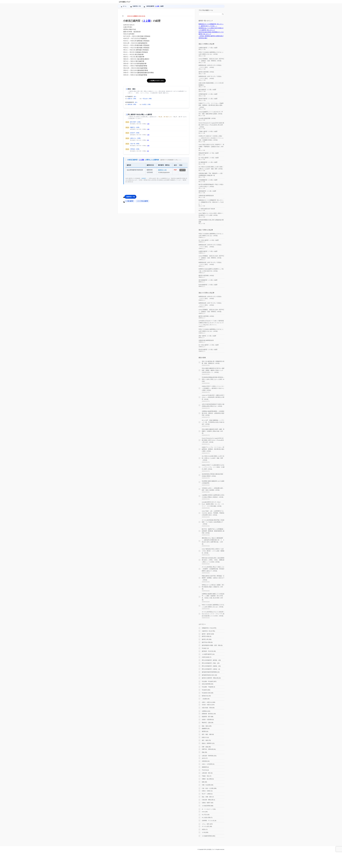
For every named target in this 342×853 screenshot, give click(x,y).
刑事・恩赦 (205, 747)
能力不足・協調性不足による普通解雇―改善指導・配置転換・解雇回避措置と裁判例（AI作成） (213, 531)
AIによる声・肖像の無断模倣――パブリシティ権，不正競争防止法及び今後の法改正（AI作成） (213, 422)
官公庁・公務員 (206, 793)
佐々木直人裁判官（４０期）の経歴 (209, 157)
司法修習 (204, 690)
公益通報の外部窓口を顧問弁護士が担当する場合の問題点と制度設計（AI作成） (213, 496)
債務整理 (204, 767)
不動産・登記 (205, 776)
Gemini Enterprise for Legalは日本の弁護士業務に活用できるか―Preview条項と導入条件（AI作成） (211, 125)
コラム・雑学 (205, 824)
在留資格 (204, 761)
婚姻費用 (204, 728)
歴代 (135, 96)
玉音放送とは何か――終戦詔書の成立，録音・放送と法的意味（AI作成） (213, 489)
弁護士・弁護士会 (207, 702)
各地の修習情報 (206, 684)
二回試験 (204, 698)
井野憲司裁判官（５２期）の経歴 (208, 94)
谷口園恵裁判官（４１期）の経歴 (208, 162)
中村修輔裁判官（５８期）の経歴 (208, 180)
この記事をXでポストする (156, 80)
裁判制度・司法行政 (207, 651)
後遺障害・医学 (206, 716)
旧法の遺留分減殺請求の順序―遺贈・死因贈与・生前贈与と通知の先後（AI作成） (213, 431)
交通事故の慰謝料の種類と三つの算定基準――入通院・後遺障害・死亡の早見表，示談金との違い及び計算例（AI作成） (213, 597)
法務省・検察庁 (206, 802)
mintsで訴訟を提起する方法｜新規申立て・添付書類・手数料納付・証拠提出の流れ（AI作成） (211, 146)
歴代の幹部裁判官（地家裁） (210, 666)
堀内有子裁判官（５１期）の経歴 (208, 98)
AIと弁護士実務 (206, 817)
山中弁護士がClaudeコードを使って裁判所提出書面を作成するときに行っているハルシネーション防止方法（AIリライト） (211, 322)
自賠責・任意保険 (207, 719)
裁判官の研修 (205, 636)
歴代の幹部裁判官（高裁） (209, 663)
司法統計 (204, 648)
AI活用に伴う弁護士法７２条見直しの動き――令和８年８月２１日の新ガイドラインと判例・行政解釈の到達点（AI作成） (211, 138)
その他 (204, 832)
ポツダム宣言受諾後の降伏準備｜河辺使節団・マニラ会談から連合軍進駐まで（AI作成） (213, 522)
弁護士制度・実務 (207, 707)
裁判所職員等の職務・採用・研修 (211, 645)
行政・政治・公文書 (207, 788)
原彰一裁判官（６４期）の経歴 (207, 336)
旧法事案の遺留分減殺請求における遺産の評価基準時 (213, 482)
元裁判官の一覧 (130, 196)
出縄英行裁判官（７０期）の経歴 (208, 47)
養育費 (204, 731)
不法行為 (204, 770)
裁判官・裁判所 (206, 634)
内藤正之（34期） (135, 127)
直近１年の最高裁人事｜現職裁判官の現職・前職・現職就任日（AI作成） (213, 362)
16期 (148, 145)
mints (203, 811)
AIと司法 (204, 814)
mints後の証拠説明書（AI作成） (208, 118)
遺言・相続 (205, 740)
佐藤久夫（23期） (132, 98)
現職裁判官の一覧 (207, 628)
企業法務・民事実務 (207, 755)
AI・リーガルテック (207, 809)
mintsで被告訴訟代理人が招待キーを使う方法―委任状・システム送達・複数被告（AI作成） (213, 551)
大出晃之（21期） (146, 104)
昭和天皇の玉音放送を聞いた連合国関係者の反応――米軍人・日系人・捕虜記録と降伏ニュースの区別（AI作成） (213, 560)
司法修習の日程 (206, 693)
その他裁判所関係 (207, 836)
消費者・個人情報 (207, 779)
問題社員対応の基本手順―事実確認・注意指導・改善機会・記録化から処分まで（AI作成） (213, 578)
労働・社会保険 (206, 785)
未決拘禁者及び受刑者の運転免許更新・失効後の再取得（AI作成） (213, 475)
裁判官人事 (205, 639)
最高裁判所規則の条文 (208, 675)
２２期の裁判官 (129, 201)
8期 (148, 140)
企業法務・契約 (206, 773)
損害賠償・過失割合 (207, 713)
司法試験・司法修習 (207, 681)
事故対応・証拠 (206, 722)
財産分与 (204, 737)
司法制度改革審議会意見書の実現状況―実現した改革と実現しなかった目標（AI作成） (213, 379)
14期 (148, 134)
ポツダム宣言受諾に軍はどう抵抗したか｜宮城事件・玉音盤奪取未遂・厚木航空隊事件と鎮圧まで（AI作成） (213, 569)
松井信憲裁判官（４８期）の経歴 (208, 284)
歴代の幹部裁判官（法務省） (210, 669)
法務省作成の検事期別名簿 (206, 195)
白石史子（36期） (135, 132)
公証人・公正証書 (207, 764)
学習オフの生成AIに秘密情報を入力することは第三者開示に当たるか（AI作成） (213, 605)
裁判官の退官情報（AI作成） (207, 72)
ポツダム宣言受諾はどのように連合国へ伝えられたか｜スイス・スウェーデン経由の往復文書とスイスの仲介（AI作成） (213, 614)
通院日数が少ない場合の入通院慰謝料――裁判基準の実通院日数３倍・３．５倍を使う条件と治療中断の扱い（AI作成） (213, 541)
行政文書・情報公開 (207, 799)
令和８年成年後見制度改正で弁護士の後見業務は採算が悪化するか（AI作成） (213, 405)
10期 (148, 123)
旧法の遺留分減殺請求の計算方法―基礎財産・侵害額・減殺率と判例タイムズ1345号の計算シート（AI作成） (213, 370)
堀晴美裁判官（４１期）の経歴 (207, 191)
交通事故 (204, 711)
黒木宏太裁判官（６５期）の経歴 (208, 349)
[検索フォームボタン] (223, 14)
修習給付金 (205, 695)
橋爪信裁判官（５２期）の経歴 (207, 89)
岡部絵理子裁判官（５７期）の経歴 (209, 153)
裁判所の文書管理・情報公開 (210, 678)
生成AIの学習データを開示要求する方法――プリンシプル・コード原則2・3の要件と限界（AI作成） (213, 467)
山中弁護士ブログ (124, 2)
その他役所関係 (206, 805)
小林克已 (143, 178)
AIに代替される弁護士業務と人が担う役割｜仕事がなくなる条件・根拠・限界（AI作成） (213, 458)
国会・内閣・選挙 (207, 797)
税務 (203, 782)
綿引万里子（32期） (135, 122)
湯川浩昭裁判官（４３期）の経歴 (208, 280)
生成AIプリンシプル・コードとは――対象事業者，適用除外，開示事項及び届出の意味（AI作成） (211, 105)
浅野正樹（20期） (132, 104)
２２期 (157, 6)
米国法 (204, 829)
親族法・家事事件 (207, 743)
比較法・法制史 (206, 791)
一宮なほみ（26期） (147, 98)
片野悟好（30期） (135, 149)
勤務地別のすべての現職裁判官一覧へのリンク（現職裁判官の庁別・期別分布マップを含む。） (211, 202)
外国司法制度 (205, 657)
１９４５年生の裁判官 (142, 201)
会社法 (204, 758)
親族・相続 (205, 726)
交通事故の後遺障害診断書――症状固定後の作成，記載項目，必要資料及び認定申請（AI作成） (213, 413)
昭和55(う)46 (162, 170)
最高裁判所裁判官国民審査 (209, 672)
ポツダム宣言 (205, 826)
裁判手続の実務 (206, 642)
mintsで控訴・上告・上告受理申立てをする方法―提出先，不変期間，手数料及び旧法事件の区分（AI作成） (213, 513)
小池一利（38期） (135, 143)
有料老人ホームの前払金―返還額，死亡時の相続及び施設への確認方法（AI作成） (213, 587)
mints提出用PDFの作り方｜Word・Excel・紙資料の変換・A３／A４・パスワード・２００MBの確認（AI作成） (213, 504)
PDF (175, 170)
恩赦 (203, 752)
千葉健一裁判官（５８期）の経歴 (208, 131)
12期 (148, 129)
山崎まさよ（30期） (135, 138)
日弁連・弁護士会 (207, 704)
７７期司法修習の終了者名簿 (207, 208)
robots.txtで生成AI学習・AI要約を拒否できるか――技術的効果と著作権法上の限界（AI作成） (213, 397)
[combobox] (210, 14)
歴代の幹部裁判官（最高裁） (210, 660)
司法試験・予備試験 (207, 687)
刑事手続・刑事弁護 (207, 749)
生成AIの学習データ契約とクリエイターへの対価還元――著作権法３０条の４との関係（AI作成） (213, 388)
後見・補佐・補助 (207, 734)
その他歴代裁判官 (207, 654)
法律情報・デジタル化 (208, 820)
